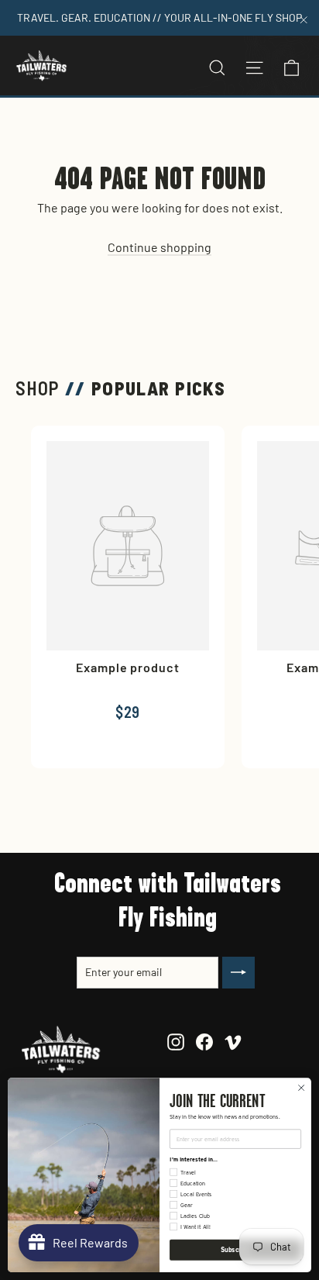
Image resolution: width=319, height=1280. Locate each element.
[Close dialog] (301, 1088)
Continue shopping (159, 247)
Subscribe (236, 1250)
